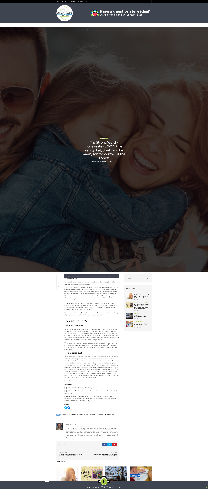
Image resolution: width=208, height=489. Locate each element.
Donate (86, 1)
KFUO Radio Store (71, 1)
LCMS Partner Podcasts (105, 25)
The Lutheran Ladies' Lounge (141, 302)
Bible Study (65, 414)
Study (80, 25)
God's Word (92, 414)
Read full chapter (69, 381)
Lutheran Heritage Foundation (95, 315)
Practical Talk (90, 25)
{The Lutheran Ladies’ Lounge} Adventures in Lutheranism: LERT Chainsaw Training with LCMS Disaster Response (141, 306)
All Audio (59, 25)
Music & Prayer (70, 25)
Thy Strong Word (104, 138)
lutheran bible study (109, 414)
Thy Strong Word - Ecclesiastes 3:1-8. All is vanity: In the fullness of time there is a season (71, 455)
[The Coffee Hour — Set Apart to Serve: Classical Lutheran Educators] (129, 324)
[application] (91, 276)
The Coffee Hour (138, 321)
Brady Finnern (72, 414)
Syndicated (119, 25)
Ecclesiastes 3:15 (72, 388)
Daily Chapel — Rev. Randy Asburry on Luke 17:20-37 (140, 315)
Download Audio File (70, 279)
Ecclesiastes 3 (80, 414)
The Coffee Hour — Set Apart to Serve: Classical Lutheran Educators (141, 324)
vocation (59, 417)
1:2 (70, 393)
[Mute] (112, 276)
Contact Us (63, 1)
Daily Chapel (137, 313)
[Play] (66, 276)
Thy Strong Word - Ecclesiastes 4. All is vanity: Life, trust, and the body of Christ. (105, 455)
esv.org (88, 401)
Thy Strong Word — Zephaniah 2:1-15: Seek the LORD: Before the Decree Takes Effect (141, 296)
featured (86, 414)
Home (57, 1)
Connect (137, 25)
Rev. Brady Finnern (96, 161)
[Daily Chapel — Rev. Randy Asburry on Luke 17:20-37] (129, 316)
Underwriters (80, 1)
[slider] (116, 275)
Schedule (128, 25)
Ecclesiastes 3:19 (72, 391)
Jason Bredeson (99, 414)
